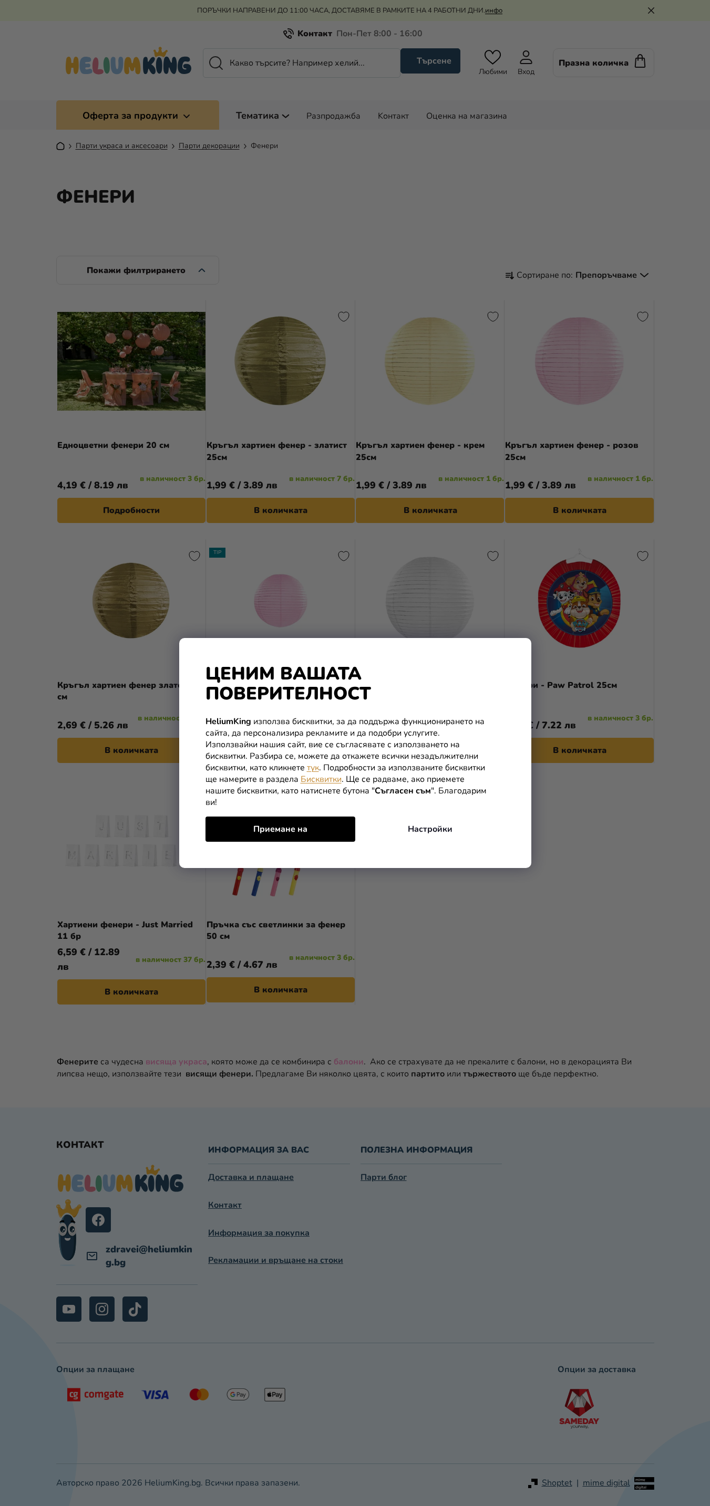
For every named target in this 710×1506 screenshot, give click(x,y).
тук (313, 767)
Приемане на (280, 829)
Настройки (430, 829)
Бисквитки (321, 779)
